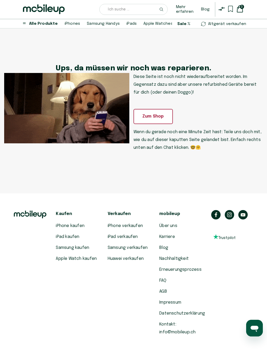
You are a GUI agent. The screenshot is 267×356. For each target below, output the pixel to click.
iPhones (72, 24)
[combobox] (133, 9)
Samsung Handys (103, 24)
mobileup (169, 214)
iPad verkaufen (123, 237)
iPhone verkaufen (125, 226)
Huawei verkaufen (126, 258)
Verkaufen (119, 214)
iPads (131, 24)
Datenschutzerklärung (182, 313)
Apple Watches (158, 24)
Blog (205, 9)
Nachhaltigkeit (174, 258)
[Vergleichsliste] (221, 9)
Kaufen (64, 214)
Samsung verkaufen (128, 247)
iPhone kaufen (70, 226)
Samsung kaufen (72, 247)
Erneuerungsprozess (180, 269)
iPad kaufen (67, 237)
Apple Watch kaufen (76, 258)
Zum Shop (153, 116)
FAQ (162, 280)
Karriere (167, 237)
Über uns (168, 226)
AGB (163, 291)
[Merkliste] (230, 9)
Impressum (170, 302)
